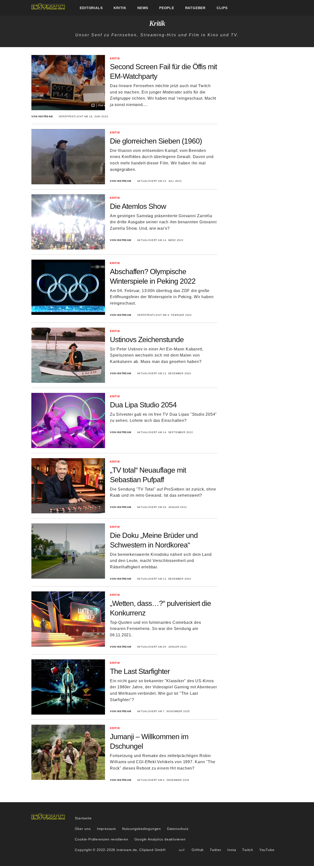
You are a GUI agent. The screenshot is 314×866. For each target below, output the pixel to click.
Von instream (42, 116)
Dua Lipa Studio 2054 (143, 405)
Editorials (91, 8)
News (142, 8)
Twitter (216, 850)
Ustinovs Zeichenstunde (147, 339)
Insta (231, 850)
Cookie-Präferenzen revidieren (101, 839)
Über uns (83, 829)
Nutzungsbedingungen (141, 829)
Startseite (83, 818)
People (166, 8)
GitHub (198, 850)
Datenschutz (178, 829)
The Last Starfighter (140, 671)
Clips (222, 8)
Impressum (106, 829)
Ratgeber (195, 8)
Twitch (247, 850)
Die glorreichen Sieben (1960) (156, 141)
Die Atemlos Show (138, 206)
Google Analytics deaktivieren (160, 839)
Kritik (120, 8)
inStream (48, 6)
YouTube (267, 850)
